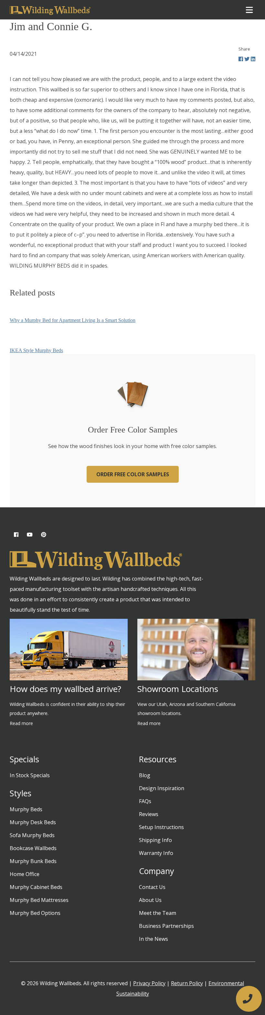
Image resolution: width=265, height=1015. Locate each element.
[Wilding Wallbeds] (50, 9)
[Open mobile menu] (249, 10)
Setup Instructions (161, 827)
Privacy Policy (149, 983)
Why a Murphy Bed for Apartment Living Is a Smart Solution (72, 320)
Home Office (24, 874)
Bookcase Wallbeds (33, 848)
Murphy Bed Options (35, 913)
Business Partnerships (166, 925)
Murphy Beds (26, 809)
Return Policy (187, 983)
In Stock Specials (30, 775)
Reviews (148, 814)
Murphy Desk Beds (33, 822)
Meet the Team (157, 913)
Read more (21, 723)
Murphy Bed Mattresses (39, 900)
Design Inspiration (161, 788)
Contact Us (152, 887)
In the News (153, 938)
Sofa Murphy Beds (32, 835)
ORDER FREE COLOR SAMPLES (132, 474)
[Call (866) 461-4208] (249, 999)
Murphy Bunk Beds (33, 861)
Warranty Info (156, 853)
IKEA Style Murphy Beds (36, 350)
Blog (144, 775)
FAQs (145, 801)
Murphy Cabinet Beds (36, 887)
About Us (150, 900)
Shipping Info (155, 840)
